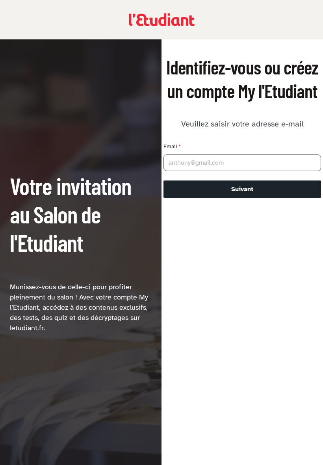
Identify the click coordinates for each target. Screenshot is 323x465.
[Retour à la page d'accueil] (162, 19)
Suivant (242, 189)
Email (172, 146)
